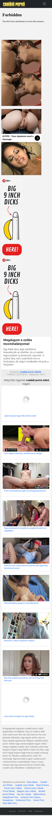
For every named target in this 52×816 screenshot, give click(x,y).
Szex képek (32, 782)
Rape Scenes (42, 785)
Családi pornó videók (30, 372)
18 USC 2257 (22, 811)
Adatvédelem (39, 811)
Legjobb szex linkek (24, 785)
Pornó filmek (9, 791)
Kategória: (14, 372)
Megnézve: (34, 374)
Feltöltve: (11, 374)
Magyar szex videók (26, 791)
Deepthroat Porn (10, 797)
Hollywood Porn (23, 800)
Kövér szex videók (13, 788)
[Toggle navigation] (44, 3)
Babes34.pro (39, 794)
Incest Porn (38, 800)
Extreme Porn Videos (30, 797)
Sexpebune (8, 800)
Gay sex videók (24, 794)
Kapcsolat (12, 811)
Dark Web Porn (10, 803)
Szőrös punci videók (33, 788)
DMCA (30, 811)
